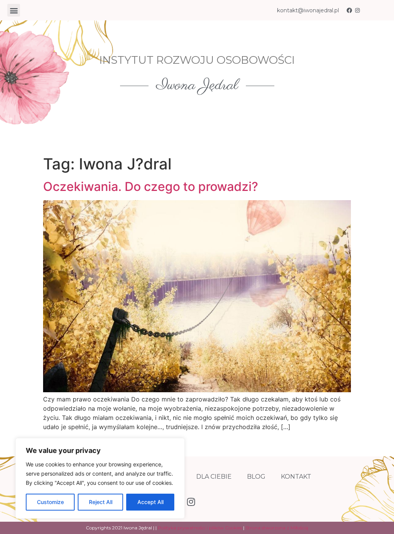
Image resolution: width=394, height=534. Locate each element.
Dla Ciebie (214, 476)
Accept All (150, 502)
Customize (50, 502)
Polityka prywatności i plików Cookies (200, 528)
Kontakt (296, 476)
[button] (13, 10)
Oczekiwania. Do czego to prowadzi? (150, 186)
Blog (256, 476)
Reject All (100, 502)
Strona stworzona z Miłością (276, 528)
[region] (100, 478)
